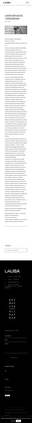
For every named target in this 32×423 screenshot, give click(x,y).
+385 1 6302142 (13, 279)
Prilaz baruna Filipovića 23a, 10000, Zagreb (14, 286)
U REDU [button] (18, 421)
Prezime (6, 379)
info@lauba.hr (13, 282)
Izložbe (8, 21)
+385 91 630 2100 (14, 276)
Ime (5, 371)
